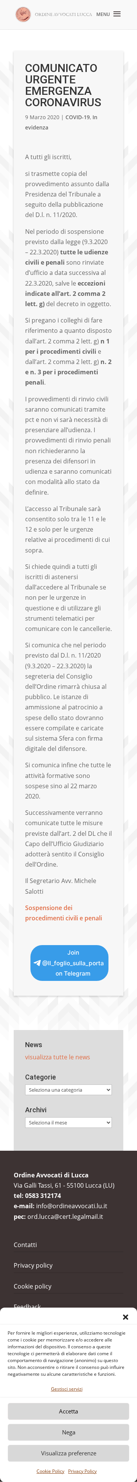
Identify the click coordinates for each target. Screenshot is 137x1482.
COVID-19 (77, 117)
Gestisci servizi (67, 1389)
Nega (68, 1432)
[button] (125, 1317)
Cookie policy (32, 1286)
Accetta (68, 1411)
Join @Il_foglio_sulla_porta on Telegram (73, 963)
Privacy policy (33, 1265)
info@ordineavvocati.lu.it (71, 1206)
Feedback (27, 1307)
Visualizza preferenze (68, 1453)
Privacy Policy (82, 1471)
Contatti (25, 1245)
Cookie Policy (50, 1471)
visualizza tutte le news (57, 1057)
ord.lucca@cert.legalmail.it (65, 1216)
